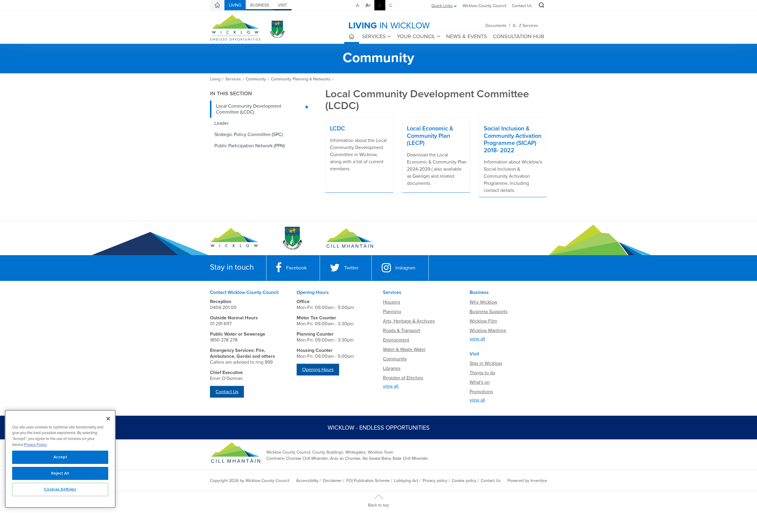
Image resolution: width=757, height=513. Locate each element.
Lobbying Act (406, 480)
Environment (396, 340)
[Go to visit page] (292, 238)
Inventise (538, 480)
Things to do (482, 373)
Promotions (481, 392)
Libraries (391, 368)
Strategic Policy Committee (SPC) (248, 134)
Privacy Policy (35, 444)
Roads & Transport (401, 331)
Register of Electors (403, 378)
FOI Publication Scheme (368, 480)
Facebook (296, 268)
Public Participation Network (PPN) (249, 146)
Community (395, 359)
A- (358, 5)
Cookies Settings (60, 489)
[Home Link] (217, 5)
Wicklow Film (483, 321)
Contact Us (522, 5)
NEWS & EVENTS (466, 36)
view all (391, 386)
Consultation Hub (518, 36)
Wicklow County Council (484, 5)
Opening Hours (318, 370)
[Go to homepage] (349, 238)
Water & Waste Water (404, 349)
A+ (368, 5)
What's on (480, 382)
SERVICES (374, 36)
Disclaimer (332, 480)
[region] (60, 459)
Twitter (351, 268)
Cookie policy (464, 480)
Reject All (60, 473)
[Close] (108, 418)
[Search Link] (540, 6)
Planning (392, 312)
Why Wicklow (483, 302)
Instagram (405, 268)
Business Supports (488, 312)
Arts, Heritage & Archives (409, 321)
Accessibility (307, 480)
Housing (391, 302)
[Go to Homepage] (234, 238)
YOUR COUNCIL (416, 36)
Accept (60, 457)
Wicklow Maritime (488, 331)
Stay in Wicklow (486, 363)
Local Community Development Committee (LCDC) (248, 109)
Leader (221, 123)
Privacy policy (435, 480)
